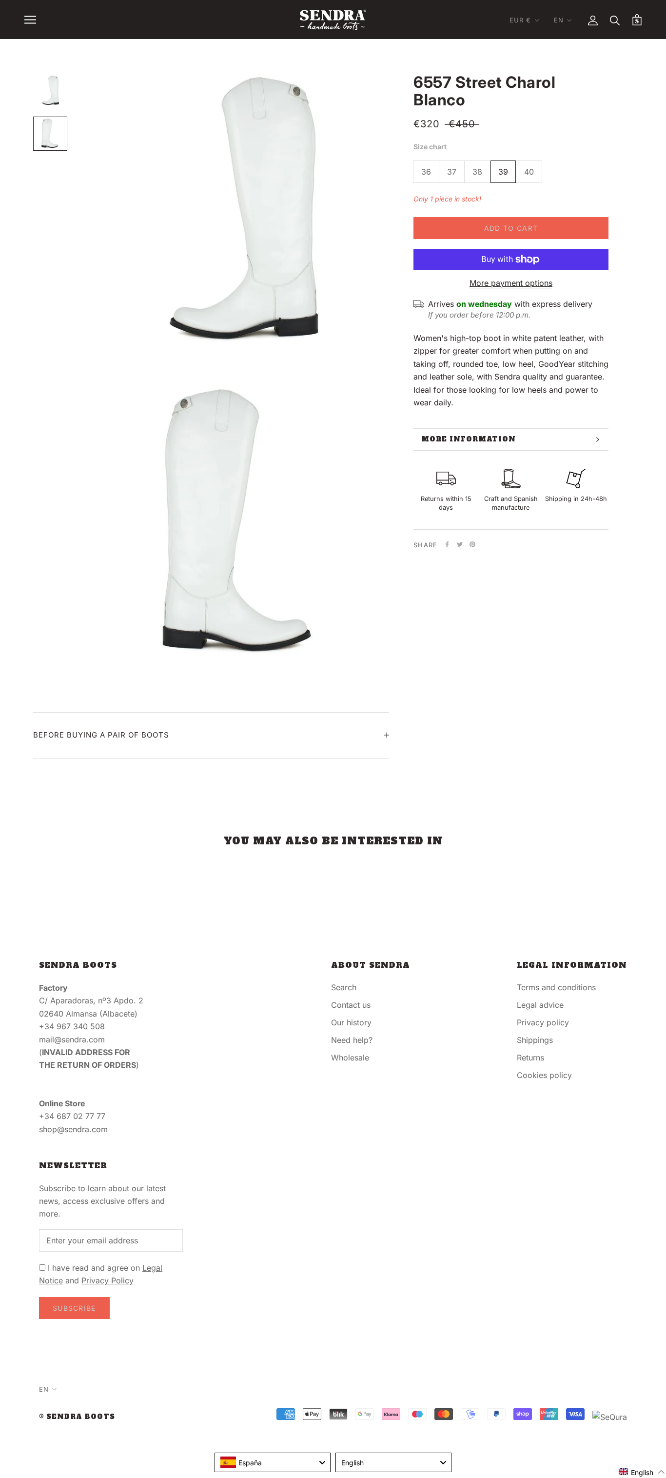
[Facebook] (447, 544)
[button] (642, 1472)
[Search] (615, 20)
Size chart (430, 146)
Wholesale (350, 1057)
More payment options (511, 283)
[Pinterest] (472, 544)
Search (343, 987)
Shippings (535, 1040)
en (559, 20)
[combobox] (273, 1462)
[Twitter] (460, 544)
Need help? (351, 1040)
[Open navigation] (30, 19)
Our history (351, 1022)
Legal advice (540, 1005)
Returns (530, 1057)
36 (426, 172)
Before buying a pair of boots (101, 734)
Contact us (351, 1005)
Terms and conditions (556, 987)
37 (451, 172)
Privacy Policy (107, 1280)
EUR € (520, 20)
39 (503, 172)
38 (477, 172)
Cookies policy (544, 1075)
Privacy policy (543, 1022)
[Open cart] (637, 19)
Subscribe (74, 1308)
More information (468, 439)
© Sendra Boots (77, 1417)
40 (529, 172)
